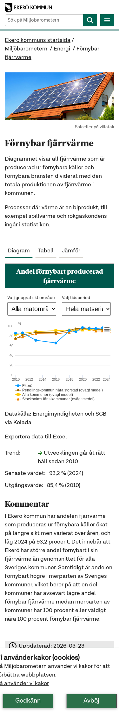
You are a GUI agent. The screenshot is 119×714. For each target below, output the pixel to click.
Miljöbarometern (26, 49)
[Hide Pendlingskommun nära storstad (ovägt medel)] (59, 390)
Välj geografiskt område (31, 298)
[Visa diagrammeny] (107, 329)
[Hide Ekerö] (24, 386)
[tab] (20, 249)
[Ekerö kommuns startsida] (30, 7)
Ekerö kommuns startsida (37, 40)
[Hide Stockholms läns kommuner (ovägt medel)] (55, 399)
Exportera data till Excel (36, 437)
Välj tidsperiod (76, 298)
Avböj (91, 701)
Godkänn (28, 701)
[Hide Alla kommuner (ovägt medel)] (44, 394)
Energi (62, 49)
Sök (90, 20)
